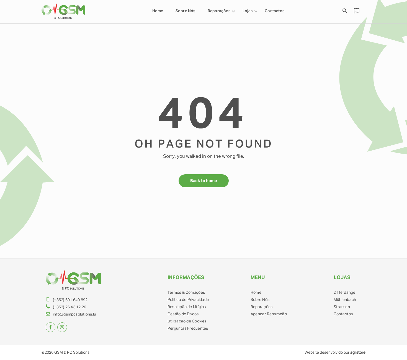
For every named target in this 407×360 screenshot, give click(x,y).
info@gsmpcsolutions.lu (74, 314)
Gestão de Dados (183, 314)
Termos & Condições (186, 293)
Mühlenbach (345, 300)
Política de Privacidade (188, 300)
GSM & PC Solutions (71, 352)
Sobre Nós (185, 11)
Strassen (342, 307)
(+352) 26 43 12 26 (69, 307)
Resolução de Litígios (187, 307)
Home (157, 11)
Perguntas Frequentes (188, 328)
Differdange (344, 293)
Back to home (203, 181)
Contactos (274, 11)
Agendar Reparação (269, 314)
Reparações (261, 307)
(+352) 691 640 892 (70, 300)
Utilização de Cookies (187, 321)
